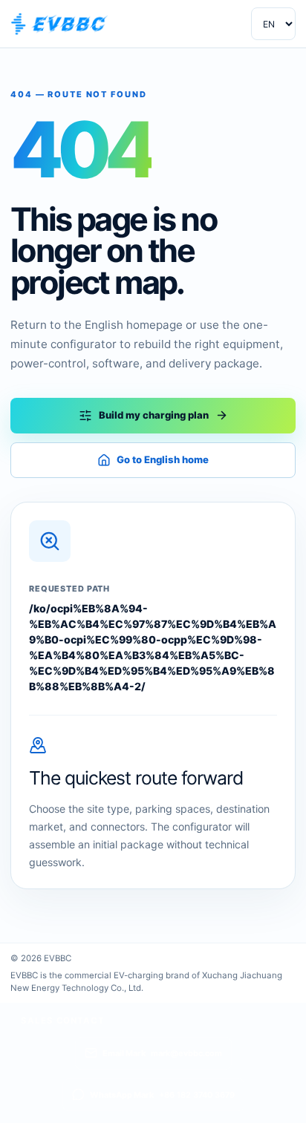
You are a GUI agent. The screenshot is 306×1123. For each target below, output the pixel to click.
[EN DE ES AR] (273, 23)
